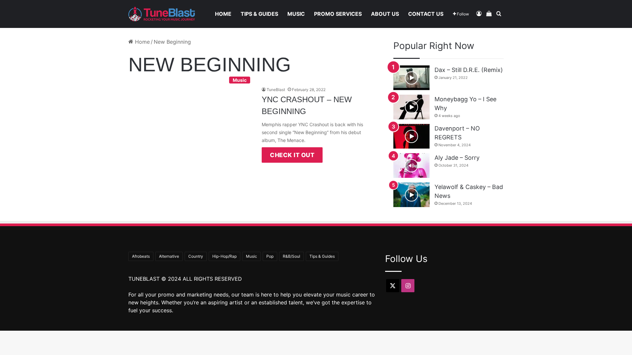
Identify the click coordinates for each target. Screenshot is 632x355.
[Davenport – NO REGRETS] (411, 136)
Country (195, 256)
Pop (270, 256)
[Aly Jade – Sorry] (411, 165)
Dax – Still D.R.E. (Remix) (468, 69)
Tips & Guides (259, 14)
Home (223, 14)
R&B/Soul (291, 256)
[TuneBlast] (161, 14)
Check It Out (292, 155)
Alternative (169, 256)
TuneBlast (276, 89)
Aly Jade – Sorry (457, 157)
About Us (385, 14)
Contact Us (425, 14)
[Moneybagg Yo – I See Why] (411, 107)
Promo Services (338, 14)
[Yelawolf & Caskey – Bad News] (411, 194)
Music (296, 14)
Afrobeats (141, 256)
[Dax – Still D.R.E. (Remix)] (411, 77)
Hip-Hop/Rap (224, 256)
